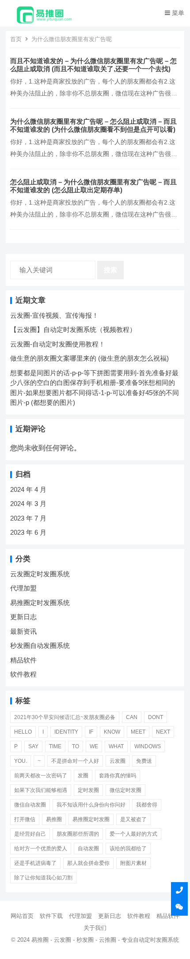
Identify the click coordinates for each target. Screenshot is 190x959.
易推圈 (54, 819)
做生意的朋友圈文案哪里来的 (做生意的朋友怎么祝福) (89, 358)
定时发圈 (88, 790)
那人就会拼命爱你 (88, 863)
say (33, 746)
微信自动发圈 (30, 805)
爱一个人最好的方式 (133, 834)
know (112, 732)
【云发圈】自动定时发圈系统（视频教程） (73, 329)
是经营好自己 (30, 834)
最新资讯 (23, 631)
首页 (16, 39)
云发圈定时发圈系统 (40, 574)
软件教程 (23, 674)
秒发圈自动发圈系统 (40, 645)
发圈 (83, 776)
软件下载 (51, 916)
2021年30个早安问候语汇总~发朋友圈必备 (64, 717)
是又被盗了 (133, 819)
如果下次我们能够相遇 (40, 790)
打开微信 (24, 819)
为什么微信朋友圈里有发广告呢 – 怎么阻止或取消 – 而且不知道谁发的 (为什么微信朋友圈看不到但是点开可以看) (93, 125)
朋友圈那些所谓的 (78, 834)
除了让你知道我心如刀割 (43, 878)
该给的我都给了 (128, 848)
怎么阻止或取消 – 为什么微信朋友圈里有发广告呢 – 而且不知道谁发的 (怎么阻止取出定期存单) (93, 186)
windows (147, 746)
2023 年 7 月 (28, 518)
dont (155, 717)
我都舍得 (146, 805)
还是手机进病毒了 (35, 863)
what (116, 746)
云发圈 (117, 761)
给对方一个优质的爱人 (40, 848)
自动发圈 (88, 848)
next (163, 732)
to (75, 746)
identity (66, 732)
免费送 (144, 761)
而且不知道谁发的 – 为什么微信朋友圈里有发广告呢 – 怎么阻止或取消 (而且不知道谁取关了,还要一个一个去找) (93, 64)
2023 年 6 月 (28, 532)
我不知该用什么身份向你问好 (91, 805)
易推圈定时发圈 (91, 819)
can (131, 717)
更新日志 (23, 616)
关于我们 (95, 928)
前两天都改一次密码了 (40, 776)
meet (138, 732)
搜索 (110, 270)
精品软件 (23, 660)
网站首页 (22, 916)
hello (23, 732)
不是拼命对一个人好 (75, 761)
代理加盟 (23, 588)
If (91, 732)
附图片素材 (133, 863)
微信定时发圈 (125, 790)
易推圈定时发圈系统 (40, 602)
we (94, 746)
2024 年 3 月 (28, 503)
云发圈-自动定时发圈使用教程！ (57, 344)
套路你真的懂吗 (117, 776)
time (55, 746)
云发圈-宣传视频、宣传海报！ (54, 315)
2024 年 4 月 (28, 489)
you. (20, 761)
